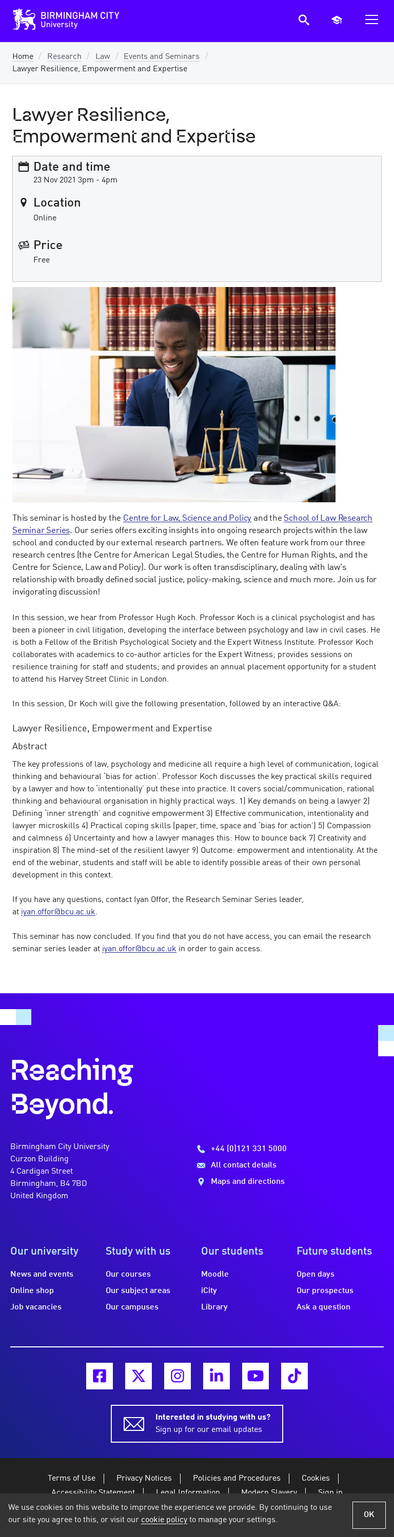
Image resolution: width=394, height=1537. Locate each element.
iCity (209, 1291)
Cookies (316, 1478)
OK (369, 1515)
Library (214, 1307)
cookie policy (164, 1520)
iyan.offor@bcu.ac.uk (58, 912)
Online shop (32, 1291)
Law (102, 57)
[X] (138, 1376)
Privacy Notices (144, 1478)
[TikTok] (294, 1376)
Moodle (215, 1274)
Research (64, 57)
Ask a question (323, 1307)
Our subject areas (138, 1291)
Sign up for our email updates (212, 1423)
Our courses (128, 1274)
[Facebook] (99, 1376)
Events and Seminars (162, 57)
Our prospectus (325, 1291)
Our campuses (132, 1307)
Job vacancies (36, 1307)
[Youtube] (255, 1376)
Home (22, 57)
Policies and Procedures (237, 1478)
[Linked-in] (216, 1376)
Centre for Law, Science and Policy (187, 518)
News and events (41, 1274)
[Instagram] (177, 1376)
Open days (315, 1274)
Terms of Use (71, 1478)
